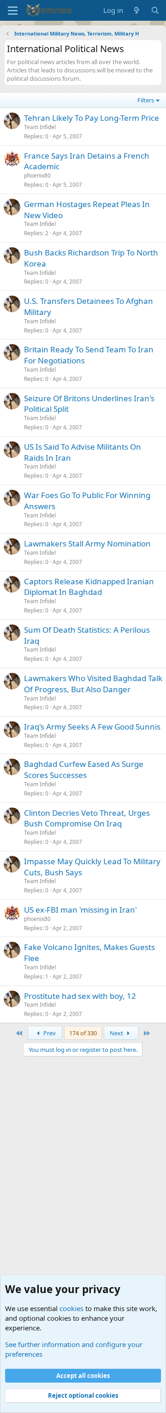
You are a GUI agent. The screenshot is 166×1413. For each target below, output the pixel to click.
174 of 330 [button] (83, 1033)
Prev (49, 1033)
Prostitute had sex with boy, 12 (80, 996)
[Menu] (13, 10)
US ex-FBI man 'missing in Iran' (80, 909)
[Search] (155, 10)
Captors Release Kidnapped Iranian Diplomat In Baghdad (89, 587)
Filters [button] (145, 100)
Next (117, 1033)
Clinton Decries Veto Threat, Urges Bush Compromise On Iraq (87, 818)
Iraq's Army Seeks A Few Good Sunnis (92, 726)
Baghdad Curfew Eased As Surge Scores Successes (83, 769)
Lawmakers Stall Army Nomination (87, 543)
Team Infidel (40, 127)
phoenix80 (37, 175)
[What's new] (137, 10)
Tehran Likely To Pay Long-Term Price (91, 118)
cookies (71, 1308)
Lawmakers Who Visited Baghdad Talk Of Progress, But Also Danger (93, 684)
